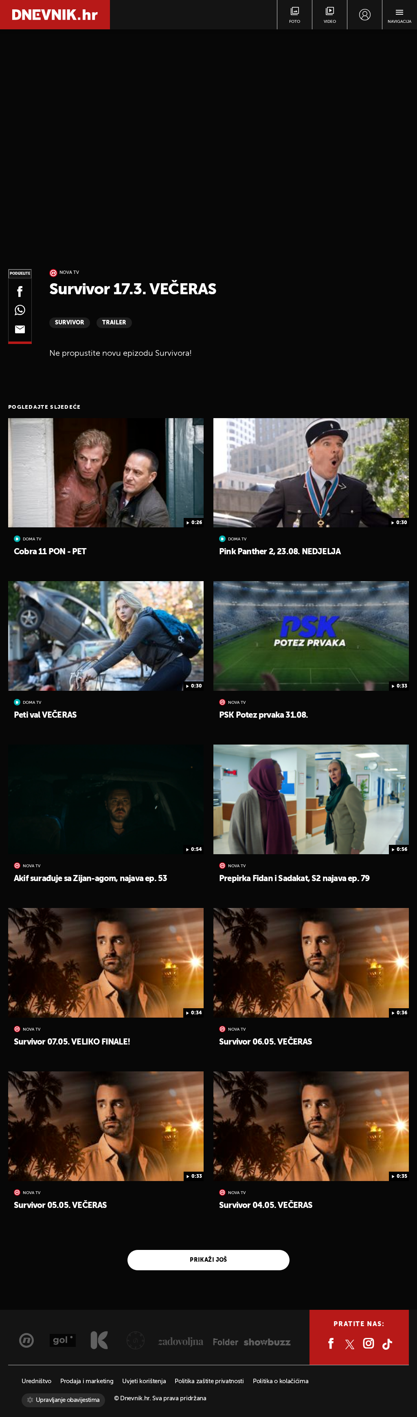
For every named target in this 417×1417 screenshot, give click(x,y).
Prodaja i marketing (86, 1381)
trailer (114, 323)
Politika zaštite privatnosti (209, 1381)
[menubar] (365, 15)
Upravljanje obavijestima (68, 1400)
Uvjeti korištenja (144, 1381)
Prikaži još (208, 1260)
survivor (69, 323)
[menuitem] (365, 14)
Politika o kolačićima (281, 1381)
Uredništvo (36, 1381)
